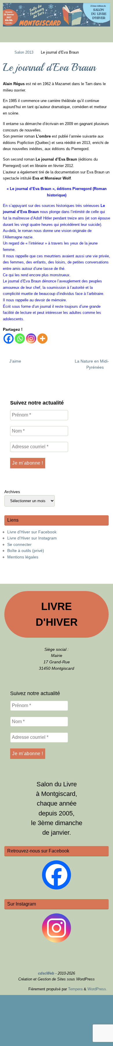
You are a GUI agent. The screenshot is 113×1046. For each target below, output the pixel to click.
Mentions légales (22, 557)
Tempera (75, 989)
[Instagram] (31, 338)
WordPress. (97, 989)
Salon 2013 (23, 52)
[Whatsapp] (20, 338)
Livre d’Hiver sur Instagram (32, 538)
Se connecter (19, 544)
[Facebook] (8, 338)
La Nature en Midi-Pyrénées (92, 364)
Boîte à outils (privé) (25, 550)
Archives (12, 491)
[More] (42, 338)
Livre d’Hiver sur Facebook (32, 532)
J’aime (14, 361)
